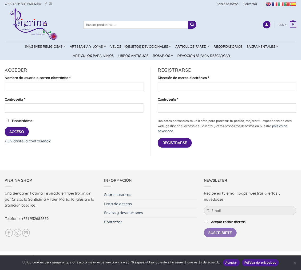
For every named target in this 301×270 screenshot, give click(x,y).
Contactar (250, 4)
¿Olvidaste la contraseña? (28, 141)
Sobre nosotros (227, 4)
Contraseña (24, 99)
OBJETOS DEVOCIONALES (146, 46)
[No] (294, 264)
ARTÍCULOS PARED (190, 46)
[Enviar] (192, 25)
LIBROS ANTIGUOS (133, 56)
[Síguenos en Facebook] (45, 3)
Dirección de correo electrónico (192, 77)
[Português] (287, 3)
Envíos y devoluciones (123, 212)
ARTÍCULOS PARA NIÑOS (93, 56)
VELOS (115, 46)
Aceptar (231, 262)
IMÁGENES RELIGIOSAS (43, 46)
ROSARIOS (161, 56)
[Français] (275, 3)
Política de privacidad (260, 262)
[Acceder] (266, 25)
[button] (287, 24)
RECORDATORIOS (228, 46)
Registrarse (174, 142)
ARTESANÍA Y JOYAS (86, 46)
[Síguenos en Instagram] (17, 233)
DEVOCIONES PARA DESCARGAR (203, 56)
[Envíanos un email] (50, 3)
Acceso (16, 131)
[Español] (293, 3)
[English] (269, 3)
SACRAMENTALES (261, 46)
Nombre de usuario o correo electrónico (46, 77)
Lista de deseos (118, 203)
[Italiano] (281, 3)
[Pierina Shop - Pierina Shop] (40, 25)
